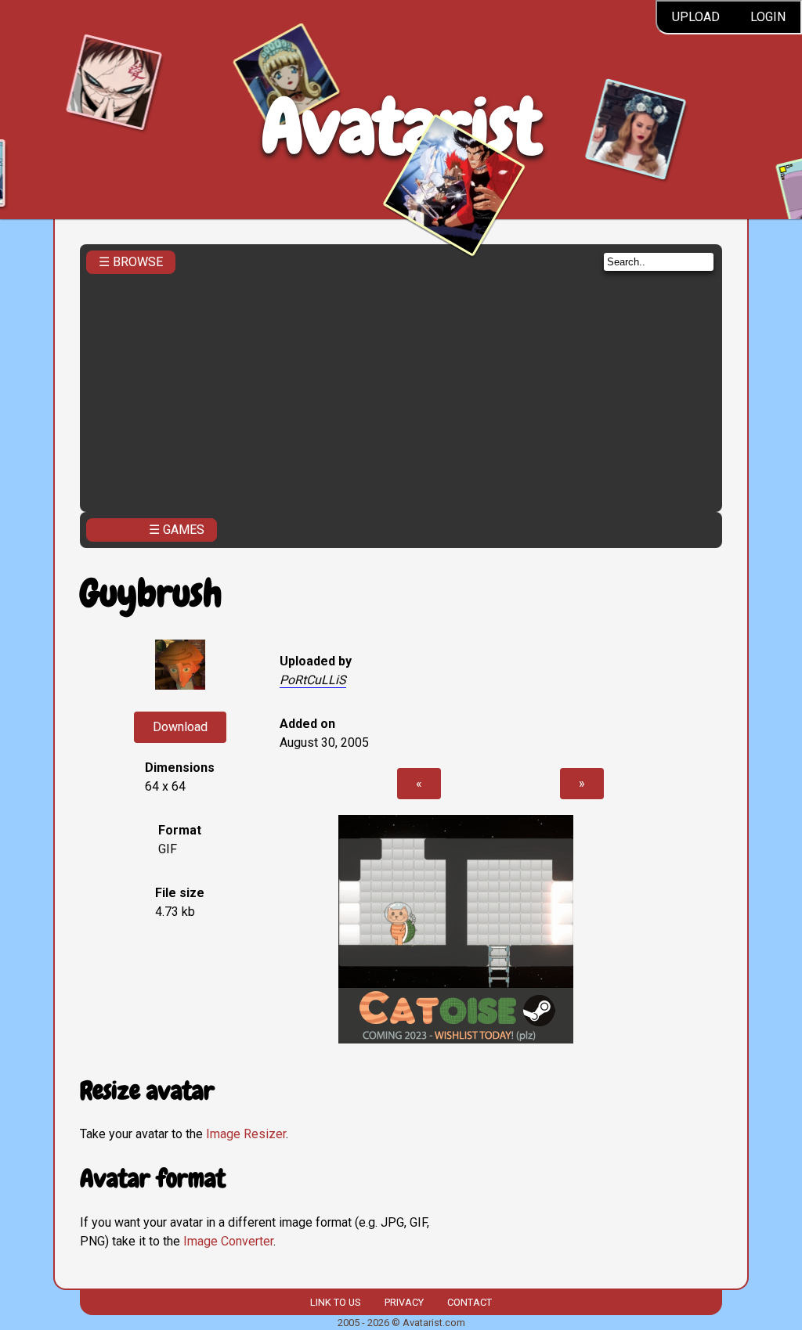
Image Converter (228, 1241)
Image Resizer (246, 1133)
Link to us (335, 1302)
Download (180, 726)
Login (768, 16)
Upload (696, 16)
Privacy (404, 1302)
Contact (469, 1302)
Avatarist (401, 126)
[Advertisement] (401, 388)
